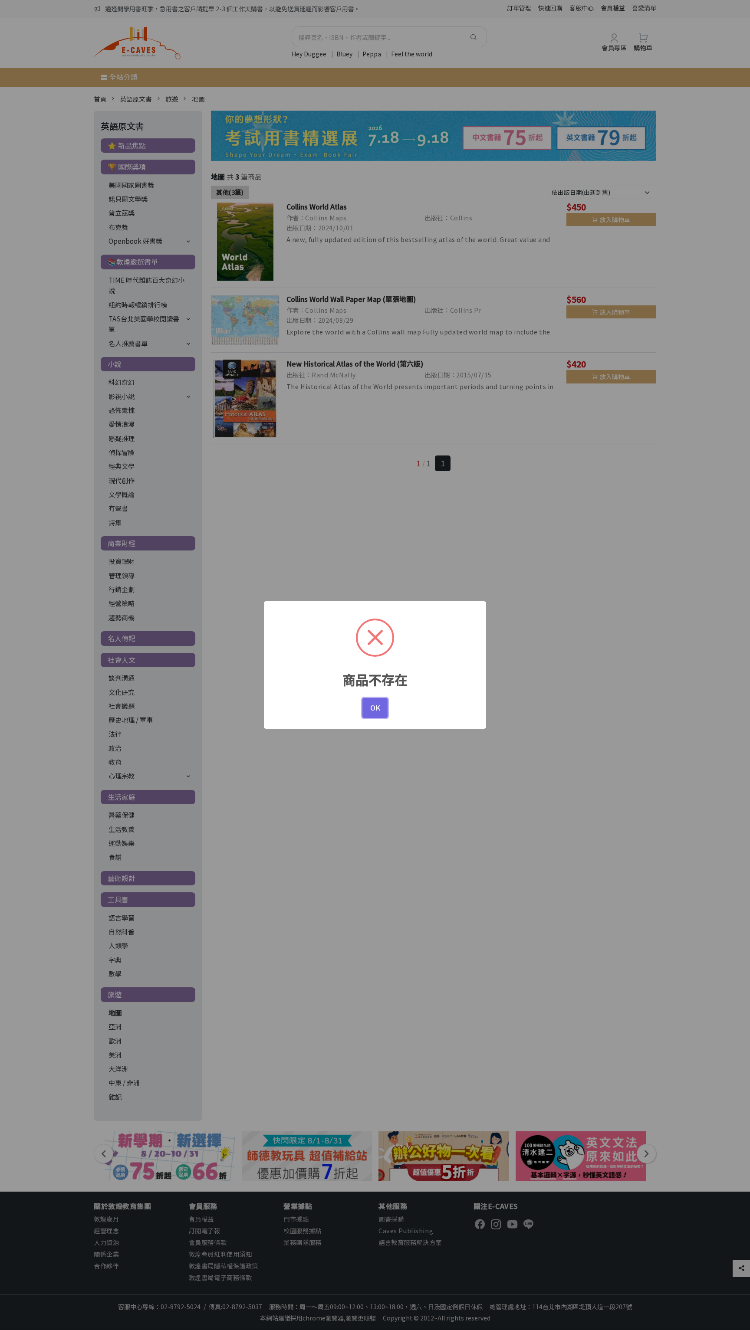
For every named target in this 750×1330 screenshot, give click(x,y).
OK (375, 707)
